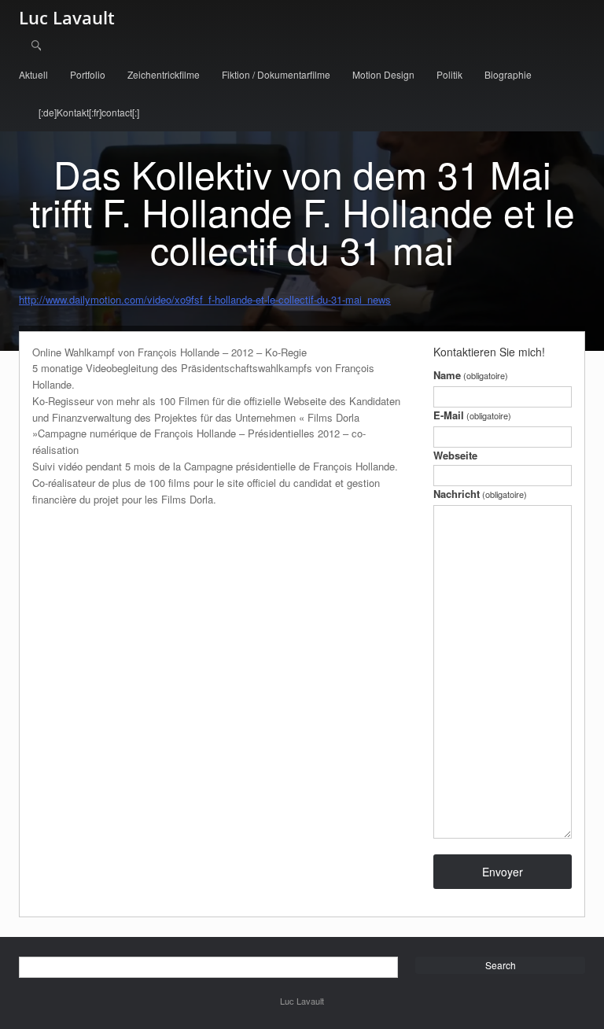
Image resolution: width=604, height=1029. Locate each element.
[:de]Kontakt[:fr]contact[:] (89, 112)
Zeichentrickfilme (163, 74)
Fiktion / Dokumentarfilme (276, 74)
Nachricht (480, 493)
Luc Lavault (67, 17)
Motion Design (383, 74)
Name (470, 374)
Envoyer (502, 872)
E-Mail (472, 415)
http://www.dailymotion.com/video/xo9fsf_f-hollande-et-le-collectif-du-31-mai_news (205, 299)
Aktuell (33, 74)
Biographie (508, 74)
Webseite (455, 455)
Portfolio (87, 74)
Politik (449, 74)
